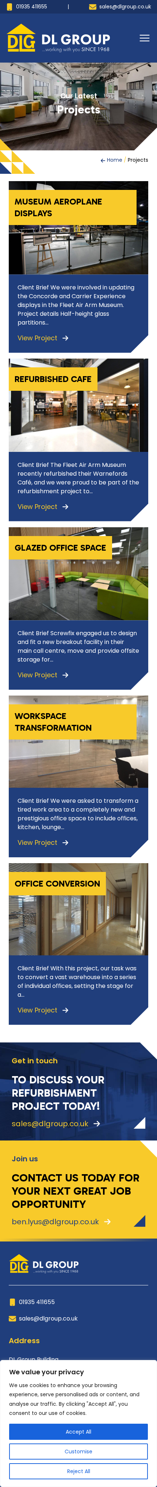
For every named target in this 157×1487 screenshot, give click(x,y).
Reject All (78, 1471)
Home (114, 160)
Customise (78, 1451)
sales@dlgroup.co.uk (124, 6)
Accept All (78, 1431)
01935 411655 (31, 6)
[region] (78, 1423)
